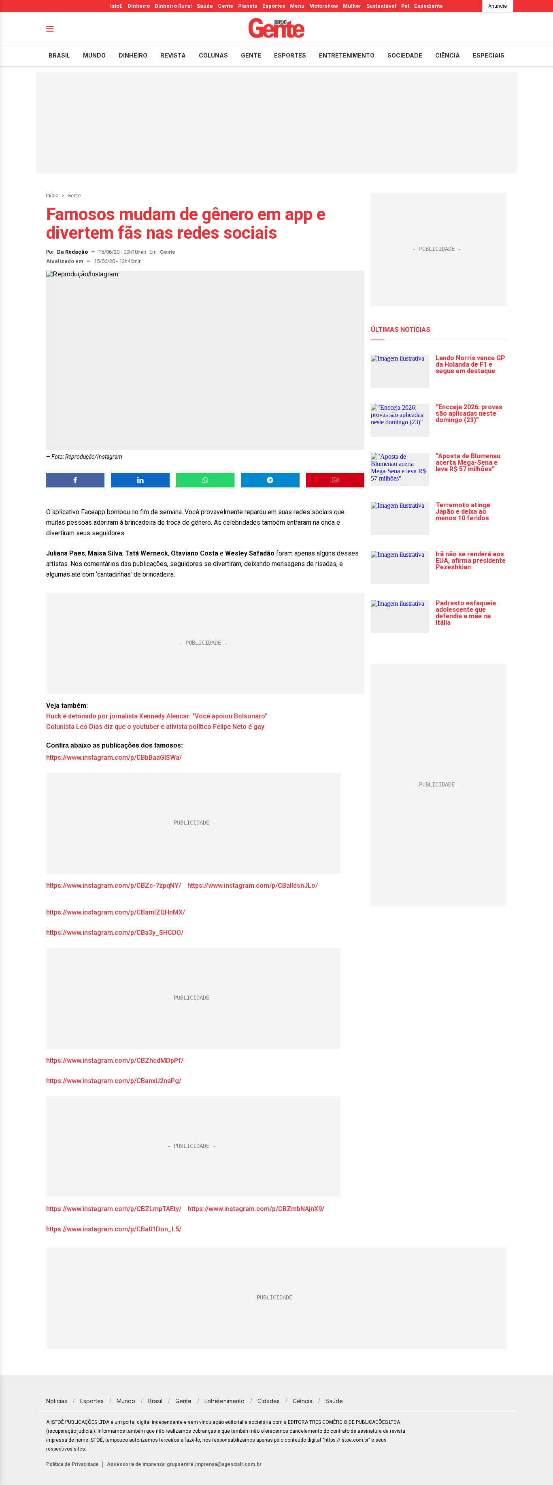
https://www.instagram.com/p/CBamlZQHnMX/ (115, 912)
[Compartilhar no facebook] (75, 480)
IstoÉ (116, 6)
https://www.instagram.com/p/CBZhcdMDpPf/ (114, 1060)
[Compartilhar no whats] (205, 480)
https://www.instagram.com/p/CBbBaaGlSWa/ (114, 757)
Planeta (247, 6)
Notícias (56, 1400)
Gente (225, 6)
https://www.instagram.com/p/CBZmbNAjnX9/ (256, 1209)
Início (52, 196)
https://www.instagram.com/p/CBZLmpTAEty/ (113, 1209)
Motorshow (323, 6)
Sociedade (404, 55)
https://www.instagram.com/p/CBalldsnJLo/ (252, 885)
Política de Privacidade (72, 1464)
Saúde (205, 6)
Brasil (59, 55)
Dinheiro (139, 6)
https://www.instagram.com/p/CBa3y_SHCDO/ (114, 932)
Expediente (428, 6)
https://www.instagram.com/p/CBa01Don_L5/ (113, 1229)
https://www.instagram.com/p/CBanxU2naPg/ (113, 1081)
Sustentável (381, 6)
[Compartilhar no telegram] (270, 480)
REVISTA (173, 55)
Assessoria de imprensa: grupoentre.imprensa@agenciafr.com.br (184, 1464)
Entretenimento (346, 55)
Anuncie (497, 6)
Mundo (94, 55)
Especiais (488, 55)
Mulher (352, 6)
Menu (297, 6)
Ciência (447, 55)
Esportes (273, 6)
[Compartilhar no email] (335, 480)
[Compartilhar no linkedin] (140, 480)
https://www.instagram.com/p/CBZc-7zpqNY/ (113, 885)
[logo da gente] (276, 29)
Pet (405, 6)
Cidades (268, 1400)
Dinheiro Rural (173, 6)
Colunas (213, 55)
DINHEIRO (133, 55)
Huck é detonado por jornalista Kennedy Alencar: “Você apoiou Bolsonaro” (156, 716)
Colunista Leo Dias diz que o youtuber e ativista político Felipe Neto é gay (155, 727)
